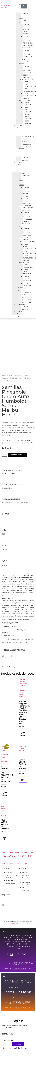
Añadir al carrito (17, 455)
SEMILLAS (20, 4)
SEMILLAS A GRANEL (24, 16)
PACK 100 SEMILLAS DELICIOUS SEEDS (27, 70)
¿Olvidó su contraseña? (10, 1048)
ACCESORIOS (26, 146)
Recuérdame (8, 1040)
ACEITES (25, 160)
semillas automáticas (25, 443)
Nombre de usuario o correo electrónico (14, 1026)
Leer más (22, 780)
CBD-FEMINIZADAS (28, 104)
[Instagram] (9, 899)
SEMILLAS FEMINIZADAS (24, 99)
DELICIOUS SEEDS (24, 63)
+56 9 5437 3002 (24, 856)
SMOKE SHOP (19, 127)
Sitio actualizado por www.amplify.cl (18, 923)
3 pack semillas (28, 440)
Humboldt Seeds (15, 442)
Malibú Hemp (24, 442)
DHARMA (20, 149)
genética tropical (6, 442)
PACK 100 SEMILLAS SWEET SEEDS (26, 29)
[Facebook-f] (4, 899)
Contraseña (7, 1034)
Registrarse (23, 1048)
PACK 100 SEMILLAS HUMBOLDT (27, 53)
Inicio (4, 376)
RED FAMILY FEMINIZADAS (28, 109)
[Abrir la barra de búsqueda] (18, 317)
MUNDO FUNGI (19, 163)
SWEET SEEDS (23, 22)
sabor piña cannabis (14, 443)
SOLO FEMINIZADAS (28, 122)
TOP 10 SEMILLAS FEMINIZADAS (28, 39)
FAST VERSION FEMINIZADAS (28, 116)
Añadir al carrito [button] (22, 734)
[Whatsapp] (14, 899)
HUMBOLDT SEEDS (14, 376)
